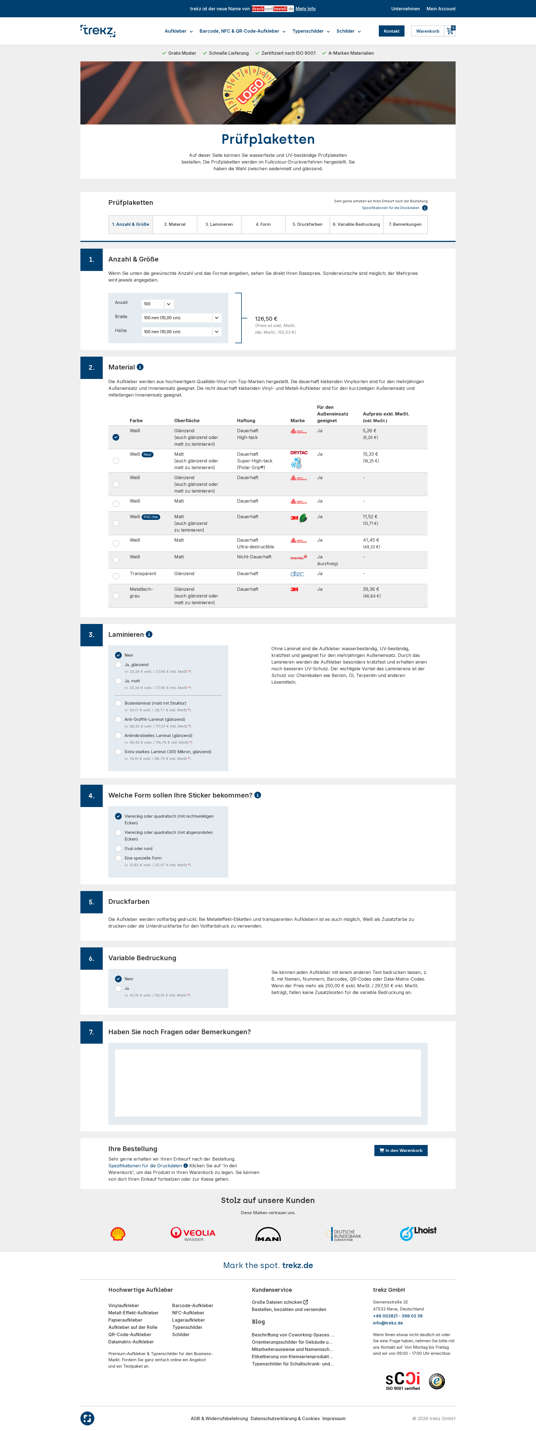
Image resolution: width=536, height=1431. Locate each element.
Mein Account (441, 8)
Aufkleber (176, 31)
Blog (258, 1321)
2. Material (175, 224)
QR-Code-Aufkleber (129, 1334)
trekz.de (297, 1265)
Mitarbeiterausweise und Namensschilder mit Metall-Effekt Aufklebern (293, 1349)
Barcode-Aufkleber (192, 1305)
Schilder (346, 31)
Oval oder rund (138, 848)
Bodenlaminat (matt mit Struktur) (158, 706)
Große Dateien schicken (277, 1302)
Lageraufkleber (188, 1320)
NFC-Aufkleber (188, 1312)
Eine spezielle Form (158, 861)
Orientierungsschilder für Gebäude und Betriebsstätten (293, 1342)
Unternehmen (405, 8)
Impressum (334, 1418)
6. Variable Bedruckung (356, 224)
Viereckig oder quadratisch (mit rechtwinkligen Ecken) (169, 819)
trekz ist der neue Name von (253, 8)
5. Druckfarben (307, 224)
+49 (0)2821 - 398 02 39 (398, 1316)
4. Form (263, 224)
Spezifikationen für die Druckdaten (145, 1165)
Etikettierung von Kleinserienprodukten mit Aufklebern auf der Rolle (293, 1356)
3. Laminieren (219, 224)
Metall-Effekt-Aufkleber (133, 1312)
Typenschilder (308, 31)
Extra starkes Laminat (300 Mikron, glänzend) (168, 755)
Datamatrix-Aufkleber (131, 1341)
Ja (157, 991)
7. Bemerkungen (405, 224)
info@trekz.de (388, 1323)
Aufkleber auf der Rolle (132, 1327)
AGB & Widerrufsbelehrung (219, 1418)
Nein (129, 655)
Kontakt (391, 31)
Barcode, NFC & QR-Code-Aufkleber (239, 31)
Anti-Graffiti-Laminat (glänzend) (158, 722)
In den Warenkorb (404, 1150)
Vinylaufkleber (123, 1305)
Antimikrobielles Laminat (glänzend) (159, 739)
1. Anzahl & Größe (130, 224)
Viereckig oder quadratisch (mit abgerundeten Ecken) (169, 836)
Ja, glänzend (158, 668)
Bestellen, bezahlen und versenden (289, 1309)
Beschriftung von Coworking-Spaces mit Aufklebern (293, 1334)
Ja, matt (158, 684)
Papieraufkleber (125, 1320)
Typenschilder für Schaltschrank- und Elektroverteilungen (293, 1364)
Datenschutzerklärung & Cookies (285, 1418)
